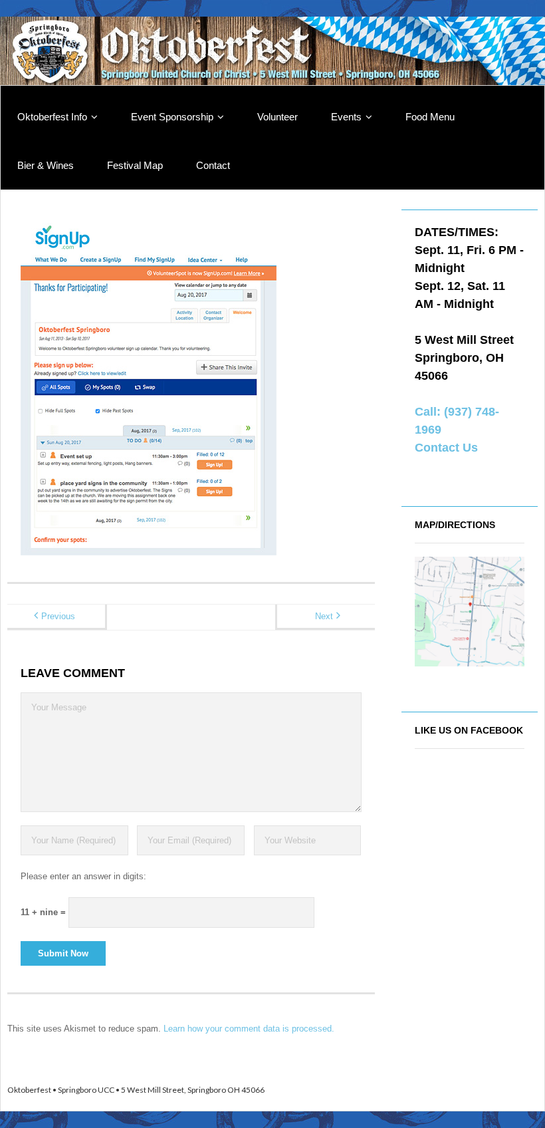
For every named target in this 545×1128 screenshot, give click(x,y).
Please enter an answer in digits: (83, 876)
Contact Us (446, 447)
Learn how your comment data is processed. (249, 1029)
